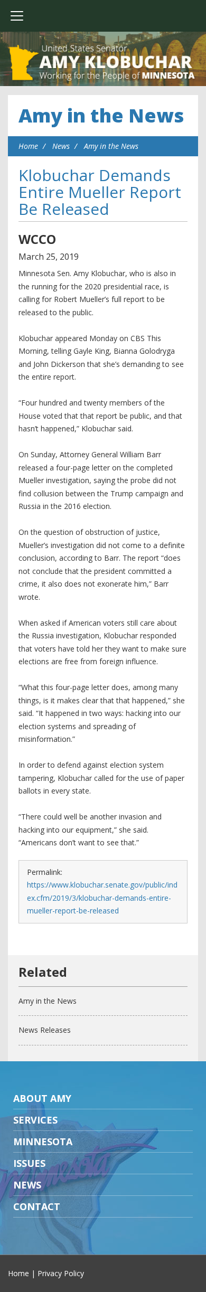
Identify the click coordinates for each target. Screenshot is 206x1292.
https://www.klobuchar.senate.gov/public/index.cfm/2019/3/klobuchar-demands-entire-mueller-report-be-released (102, 898)
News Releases (44, 1030)
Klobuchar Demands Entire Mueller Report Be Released (99, 192)
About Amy (42, 1098)
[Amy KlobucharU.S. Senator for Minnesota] (103, 63)
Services (35, 1120)
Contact (36, 1206)
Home (28, 146)
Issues (29, 1163)
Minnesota (42, 1141)
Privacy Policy (61, 1273)
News (61, 146)
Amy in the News (101, 115)
